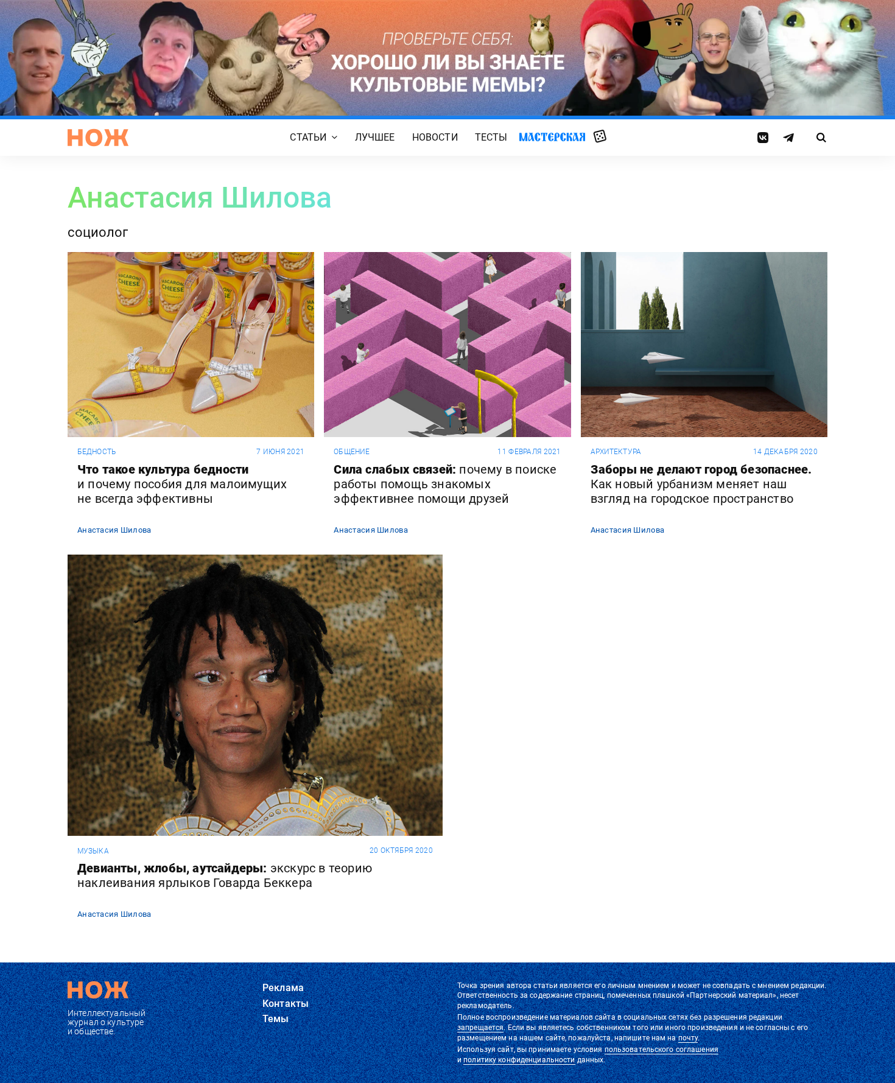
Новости (435, 138)
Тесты (491, 138)
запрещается (480, 1027)
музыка (93, 851)
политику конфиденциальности (519, 1060)
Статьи (308, 138)
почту (688, 1038)
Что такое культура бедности (182, 484)
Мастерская (552, 137)
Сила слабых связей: (445, 484)
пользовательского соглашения (661, 1049)
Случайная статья (600, 137)
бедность (96, 451)
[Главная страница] (98, 137)
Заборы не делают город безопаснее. (701, 484)
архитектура (616, 451)
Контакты (285, 1003)
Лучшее (375, 138)
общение (352, 451)
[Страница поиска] (821, 137)
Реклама (283, 988)
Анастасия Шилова (114, 529)
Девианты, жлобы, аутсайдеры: (224, 875)
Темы (275, 1019)
